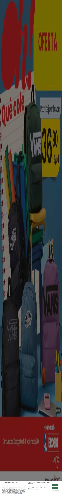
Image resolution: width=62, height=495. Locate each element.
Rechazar (54, 487)
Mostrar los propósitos (55, 490)
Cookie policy (19, 493)
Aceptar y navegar (55, 485)
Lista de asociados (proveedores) (33, 489)
